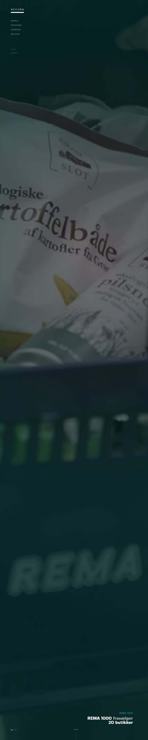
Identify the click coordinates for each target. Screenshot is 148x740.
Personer (16, 25)
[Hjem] (17, 11)
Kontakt (14, 53)
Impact (15, 21)
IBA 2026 (15, 34)
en (16, 730)
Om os (13, 49)
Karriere (16, 30)
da (12, 730)
